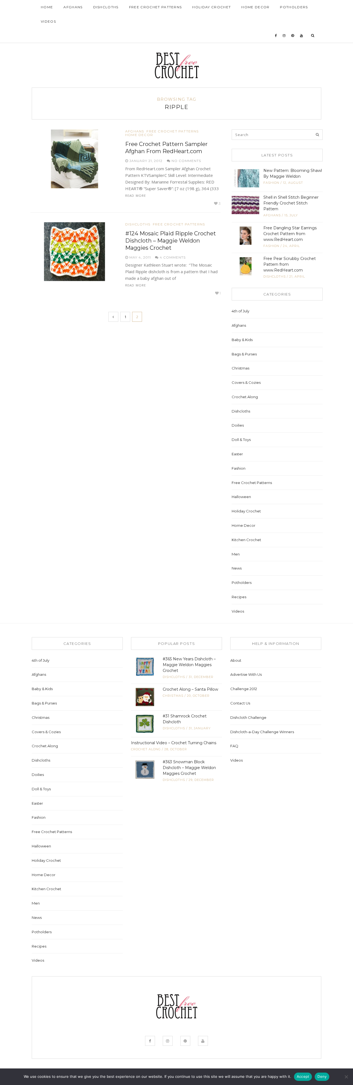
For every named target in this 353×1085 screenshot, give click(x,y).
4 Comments (172, 257)
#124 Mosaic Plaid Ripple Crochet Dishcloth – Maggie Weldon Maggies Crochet (170, 240)
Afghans (72, 7)
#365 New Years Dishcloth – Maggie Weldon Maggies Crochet (189, 664)
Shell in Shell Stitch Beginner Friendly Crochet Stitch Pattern (291, 203)
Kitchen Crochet (246, 540)
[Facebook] (276, 35)
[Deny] (346, 1076)
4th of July (240, 311)
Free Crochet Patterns (155, 7)
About (235, 660)
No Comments (185, 161)
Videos (48, 21)
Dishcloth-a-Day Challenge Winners (262, 732)
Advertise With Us (246, 674)
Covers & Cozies (246, 382)
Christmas (240, 368)
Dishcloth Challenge (248, 717)
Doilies (238, 425)
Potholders (294, 7)
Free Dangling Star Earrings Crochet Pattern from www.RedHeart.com (290, 233)
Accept (303, 1076)
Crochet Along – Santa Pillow (190, 689)
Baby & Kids (242, 339)
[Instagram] (284, 35)
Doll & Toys (241, 439)
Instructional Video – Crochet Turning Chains (173, 742)
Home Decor (255, 7)
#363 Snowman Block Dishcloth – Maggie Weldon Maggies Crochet (189, 767)
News (237, 568)
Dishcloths (106, 7)
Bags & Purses (244, 354)
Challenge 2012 (243, 689)
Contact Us (240, 703)
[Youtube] (301, 35)
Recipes (239, 597)
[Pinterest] (292, 35)
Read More (135, 195)
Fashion (271, 183)
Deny (322, 1076)
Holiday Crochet (211, 7)
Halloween (241, 496)
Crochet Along (245, 397)
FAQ (234, 746)
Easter (237, 454)
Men (236, 554)
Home (47, 7)
